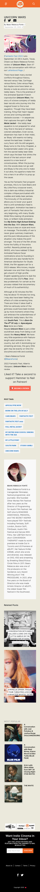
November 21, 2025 (20, 642)
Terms (25, 865)
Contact (17, 865)
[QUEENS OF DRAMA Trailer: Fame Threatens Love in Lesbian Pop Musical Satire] (20, 676)
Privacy (32, 865)
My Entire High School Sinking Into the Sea (19, 433)
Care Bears (10, 416)
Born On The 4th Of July (16, 410)
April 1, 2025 (20, 698)
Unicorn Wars (12, 451)
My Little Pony (12, 440)
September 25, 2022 (13, 27)
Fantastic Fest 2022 (14, 56)
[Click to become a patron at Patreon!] (20, 388)
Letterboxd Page (15, 70)
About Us (9, 865)
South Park (10, 445)
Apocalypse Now (13, 405)
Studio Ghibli (26, 445)
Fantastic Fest (26, 416)
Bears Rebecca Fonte (15, 25)
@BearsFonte (11, 359)
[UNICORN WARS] (20, 472)
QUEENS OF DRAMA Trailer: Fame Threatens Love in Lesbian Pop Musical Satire (20, 692)
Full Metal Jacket (13, 427)
